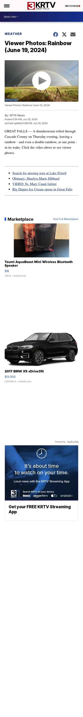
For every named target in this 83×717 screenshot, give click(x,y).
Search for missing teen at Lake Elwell (39, 173)
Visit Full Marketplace (65, 219)
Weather (13, 34)
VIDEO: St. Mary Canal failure (34, 183)
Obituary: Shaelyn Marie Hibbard (35, 178)
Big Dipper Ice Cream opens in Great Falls (42, 189)
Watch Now (72, 6)
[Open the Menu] (6, 6)
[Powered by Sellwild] (72, 442)
